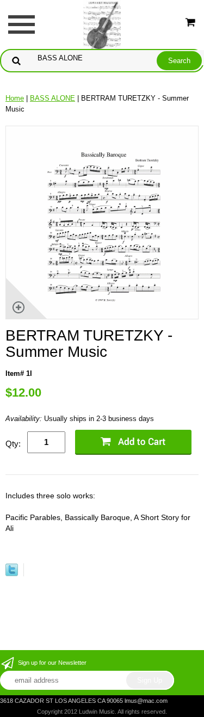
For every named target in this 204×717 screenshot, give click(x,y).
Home (14, 98)
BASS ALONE (52, 98)
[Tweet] (11, 574)
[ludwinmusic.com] (102, 24)
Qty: (13, 443)
